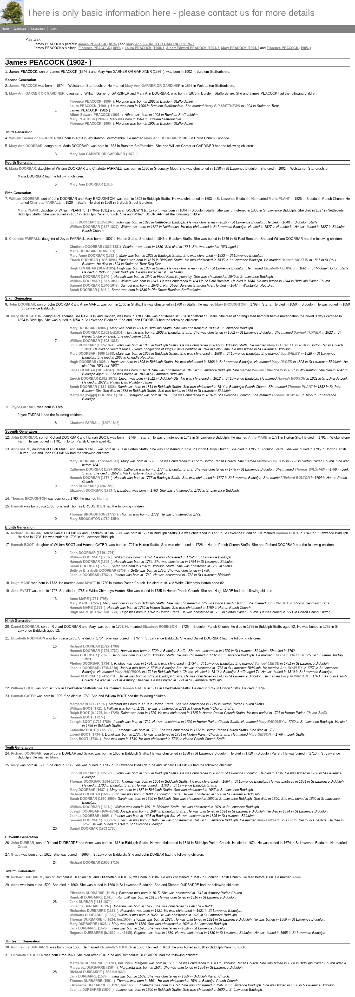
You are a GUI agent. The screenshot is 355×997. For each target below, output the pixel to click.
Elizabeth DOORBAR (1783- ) (92, 490)
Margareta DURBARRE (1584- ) (94, 967)
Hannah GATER (134, 688)
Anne (296, 877)
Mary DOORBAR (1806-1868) (92, 353)
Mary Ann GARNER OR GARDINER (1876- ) (160, 44)
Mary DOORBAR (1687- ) (89, 790)
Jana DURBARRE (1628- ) (89, 928)
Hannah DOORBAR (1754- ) (91, 562)
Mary (54, 757)
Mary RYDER (282, 362)
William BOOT (22, 688)
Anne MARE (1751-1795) (89, 599)
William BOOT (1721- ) (87, 708)
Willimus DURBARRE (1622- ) (93, 915)
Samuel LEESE (266, 663)
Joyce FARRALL (23, 407)
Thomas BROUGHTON (29, 498)
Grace (22, 847)
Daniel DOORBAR (25, 627)
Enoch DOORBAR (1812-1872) (93, 378)
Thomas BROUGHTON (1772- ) (94, 514)
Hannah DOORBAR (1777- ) (91, 478)
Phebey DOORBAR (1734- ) (91, 663)
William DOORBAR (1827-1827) (94, 227)
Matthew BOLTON (271, 461)
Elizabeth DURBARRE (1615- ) (93, 893)
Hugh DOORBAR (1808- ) (89, 362)
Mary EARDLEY (271, 722)
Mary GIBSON (260, 734)
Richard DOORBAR (26, 533)
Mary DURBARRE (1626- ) (90, 924)
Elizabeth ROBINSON (160, 627)
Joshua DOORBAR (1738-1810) (94, 668)
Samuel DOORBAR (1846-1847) (94, 285)
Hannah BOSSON (291, 378)
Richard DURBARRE (27, 877)
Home (6, 29)
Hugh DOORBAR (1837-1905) (92, 268)
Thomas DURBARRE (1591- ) (92, 981)
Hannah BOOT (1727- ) (87, 717)
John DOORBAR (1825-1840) (92, 222)
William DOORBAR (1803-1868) (94, 341)
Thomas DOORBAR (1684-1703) (94, 781)
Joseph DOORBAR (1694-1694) (94, 811)
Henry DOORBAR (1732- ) (89, 655)
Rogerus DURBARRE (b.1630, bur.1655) (101, 933)
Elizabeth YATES (286, 655)
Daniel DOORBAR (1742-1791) (93, 676)
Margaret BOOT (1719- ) (88, 704)
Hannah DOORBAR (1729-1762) (94, 651)
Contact (20, 29)
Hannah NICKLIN (294, 260)
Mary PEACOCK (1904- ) (240, 48)
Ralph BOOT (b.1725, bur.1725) (94, 713)
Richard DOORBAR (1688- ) (91, 794)
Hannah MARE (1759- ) (87, 608)
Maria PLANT (279, 199)
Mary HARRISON (128, 672)
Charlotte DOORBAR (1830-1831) (95, 247)
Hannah (103, 498)
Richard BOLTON (296, 478)
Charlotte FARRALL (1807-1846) (94, 423)
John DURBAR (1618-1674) (90, 902)
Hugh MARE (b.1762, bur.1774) (94, 612)
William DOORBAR (24, 199)
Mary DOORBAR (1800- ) (89, 328)
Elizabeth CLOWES (279, 268)
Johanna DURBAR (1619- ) (90, 906)
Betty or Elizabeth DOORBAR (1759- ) (99, 570)
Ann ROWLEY (291, 668)
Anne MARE (257, 437)
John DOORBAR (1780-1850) (92, 486)
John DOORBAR (22, 304)
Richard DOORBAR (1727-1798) (94, 646)
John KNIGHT (277, 603)
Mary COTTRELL (280, 345)
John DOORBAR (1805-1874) (92, 345)
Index (53, 29)
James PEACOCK (23, 86)
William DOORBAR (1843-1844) (94, 281)
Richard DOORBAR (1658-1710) (94, 862)
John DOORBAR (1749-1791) (92, 553)
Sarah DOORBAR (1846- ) (89, 290)
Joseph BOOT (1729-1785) (90, 722)
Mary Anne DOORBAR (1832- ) (93, 255)
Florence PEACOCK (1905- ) (289, 48)
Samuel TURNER (307, 332)
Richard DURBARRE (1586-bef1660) (98, 972)
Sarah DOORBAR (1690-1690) (93, 799)
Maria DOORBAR (22, 168)
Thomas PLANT (300, 387)
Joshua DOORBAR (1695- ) (91, 816)
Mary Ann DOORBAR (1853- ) (92, 184)
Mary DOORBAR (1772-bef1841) (94, 461)
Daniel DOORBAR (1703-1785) (93, 828)
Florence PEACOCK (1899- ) (100, 48)
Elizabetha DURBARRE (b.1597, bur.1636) (102, 985)
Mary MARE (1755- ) (85, 603)
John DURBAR (22, 843)
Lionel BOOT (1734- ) (86, 734)
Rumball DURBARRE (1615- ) (92, 897)
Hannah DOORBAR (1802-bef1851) (96, 332)
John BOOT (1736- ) (85, 739)
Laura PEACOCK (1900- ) (144, 48)
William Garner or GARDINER (32, 138)
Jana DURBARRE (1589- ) (89, 976)
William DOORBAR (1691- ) (91, 807)
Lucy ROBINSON (294, 676)
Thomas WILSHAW (310, 469)
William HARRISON (267, 370)
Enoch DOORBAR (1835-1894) (93, 260)
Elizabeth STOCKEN (116, 947)
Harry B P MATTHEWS (222, 106)
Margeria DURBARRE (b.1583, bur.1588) (101, 963)
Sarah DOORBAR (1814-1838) (93, 387)
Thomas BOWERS (286, 395)
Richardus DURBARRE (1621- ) (94, 911)
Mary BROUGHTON (230, 304)
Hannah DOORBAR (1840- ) (91, 277)
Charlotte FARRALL (45, 202)
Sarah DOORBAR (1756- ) (89, 566)
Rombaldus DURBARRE (30, 947)
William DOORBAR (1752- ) (91, 557)
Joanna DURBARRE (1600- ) (92, 990)
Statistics (38, 29)
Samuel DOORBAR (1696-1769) (94, 820)
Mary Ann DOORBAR (161, 138)
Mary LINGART (269, 820)
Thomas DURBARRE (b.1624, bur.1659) (101, 919)
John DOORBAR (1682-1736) (92, 773)
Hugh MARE (20, 583)
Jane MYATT (86, 583)
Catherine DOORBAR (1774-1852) (96, 469)
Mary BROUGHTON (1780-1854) (94, 519)
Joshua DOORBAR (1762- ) (91, 575)
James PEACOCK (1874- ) (98, 44)
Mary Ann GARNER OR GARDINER (152, 86)
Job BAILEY (290, 353)
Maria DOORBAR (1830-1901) (92, 251)
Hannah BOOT (287, 533)
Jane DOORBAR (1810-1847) (92, 370)
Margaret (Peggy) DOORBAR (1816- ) (98, 395)
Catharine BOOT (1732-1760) (92, 730)
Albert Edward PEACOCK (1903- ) (192, 48)
